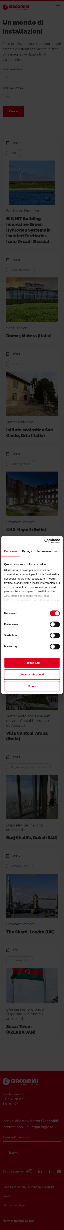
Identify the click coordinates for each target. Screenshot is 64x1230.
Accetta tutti (32, 662)
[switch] (55, 624)
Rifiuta (32, 686)
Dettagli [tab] (27, 551)
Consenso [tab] (10, 551)
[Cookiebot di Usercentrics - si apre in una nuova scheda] (45, 540)
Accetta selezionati (32, 674)
